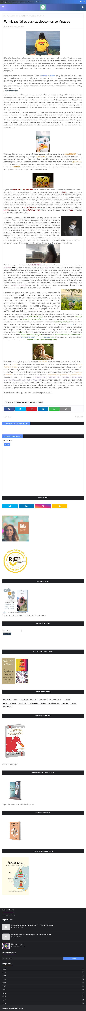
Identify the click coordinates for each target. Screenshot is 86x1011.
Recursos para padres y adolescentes (23, 2)
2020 (43, 986)
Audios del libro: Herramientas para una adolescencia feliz (31, 934)
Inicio (5, 16)
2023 (43, 976)
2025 (43, 969)
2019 (43, 990)
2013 (43, 1003)
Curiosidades (42, 700)
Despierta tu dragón (47, 76)
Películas (43, 703)
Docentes (39, 2)
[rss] (59, 506)
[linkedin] (26, 506)
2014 (43, 1000)
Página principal (5, 2)
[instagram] (84, 2)
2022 (43, 979)
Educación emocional (36, 402)
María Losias (9, 26)
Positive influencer (53, 703)
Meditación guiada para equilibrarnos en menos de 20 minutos (32, 925)
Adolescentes (12, 16)
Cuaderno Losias (48, 337)
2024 (43, 972)
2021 (43, 983)
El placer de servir (17, 944)
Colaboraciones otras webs (28, 700)
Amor (15, 700)
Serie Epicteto (7, 706)
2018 (43, 993)
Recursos (73, 703)
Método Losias (33, 703)
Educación (67, 700)
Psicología (65, 703)
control (71, 324)
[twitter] (81, 2)
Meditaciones (22, 703)
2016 (43, 996)
